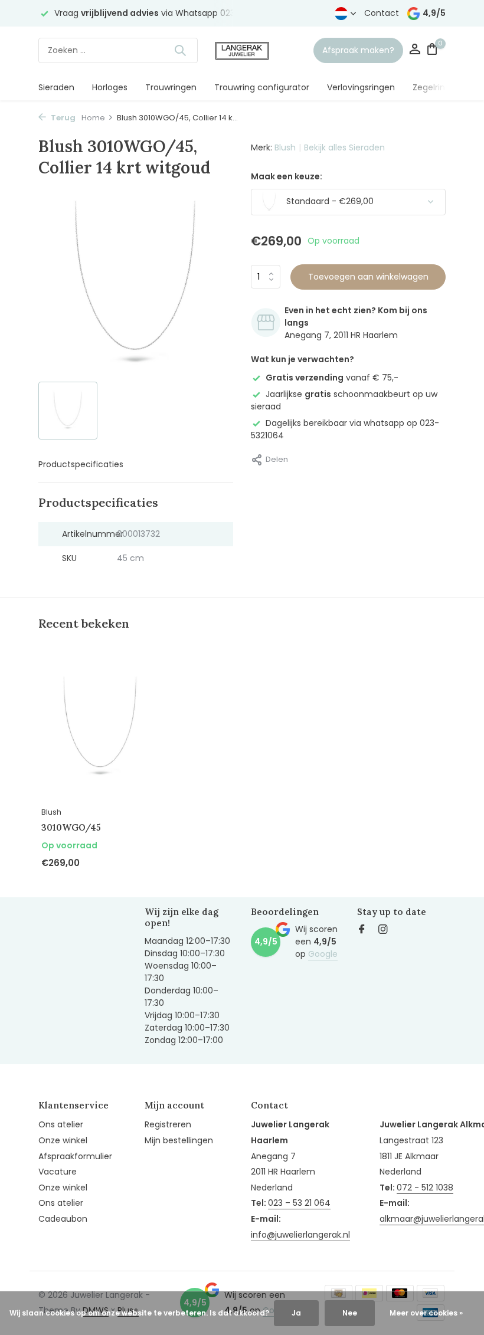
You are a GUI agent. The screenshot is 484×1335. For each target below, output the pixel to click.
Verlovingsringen (361, 87)
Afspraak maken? (358, 50)
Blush (285, 147)
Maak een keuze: (286, 176)
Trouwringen (171, 87)
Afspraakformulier (75, 1156)
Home (93, 117)
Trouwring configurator (261, 87)
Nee (349, 1313)
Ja (296, 1313)
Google (323, 954)
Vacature (57, 1171)
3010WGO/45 (71, 827)
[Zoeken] (180, 50)
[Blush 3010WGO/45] (100, 727)
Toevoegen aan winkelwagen (368, 277)
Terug (62, 117)
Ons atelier (60, 1124)
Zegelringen (437, 87)
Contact (381, 13)
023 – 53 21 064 (299, 1203)
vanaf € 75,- (332, 377)
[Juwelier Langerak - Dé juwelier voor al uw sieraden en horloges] (242, 50)
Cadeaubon (62, 1219)
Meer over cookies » (426, 1313)
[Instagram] (383, 930)
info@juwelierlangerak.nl (300, 1235)
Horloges (109, 87)
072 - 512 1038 (425, 1187)
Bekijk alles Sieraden (344, 147)
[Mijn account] (414, 50)
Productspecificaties (80, 464)
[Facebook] (362, 930)
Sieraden (56, 87)
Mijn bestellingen (179, 1140)
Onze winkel (62, 1140)
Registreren (168, 1124)
